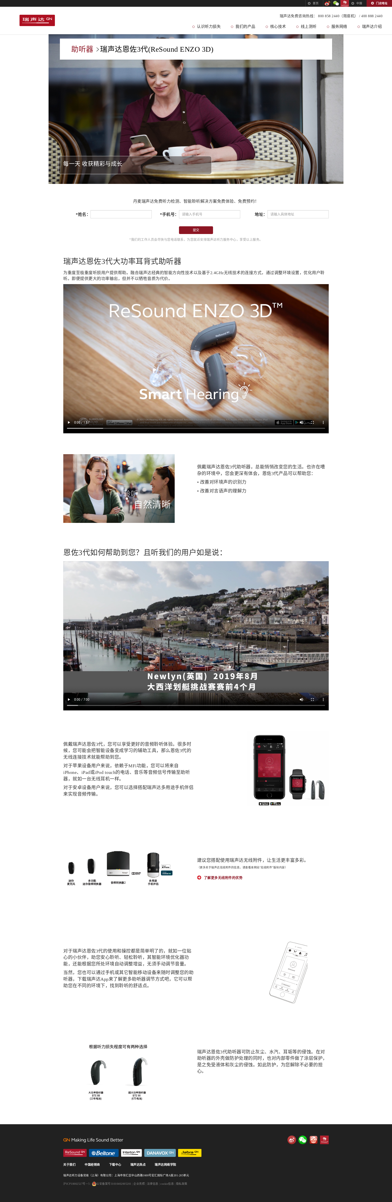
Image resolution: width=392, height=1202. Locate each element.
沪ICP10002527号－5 (76, 1183)
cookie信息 (167, 1183)
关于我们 (69, 1164)
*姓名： (83, 214)
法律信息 (152, 1183)
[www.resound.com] (75, 1153)
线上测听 (309, 26)
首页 (315, 3)
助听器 (82, 49)
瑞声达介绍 (372, 26)
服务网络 (339, 26)
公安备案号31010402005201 (113, 1183)
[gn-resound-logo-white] (140, 1140)
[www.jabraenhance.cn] (189, 1153)
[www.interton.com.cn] (131, 1153)
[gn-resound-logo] (37, 21)
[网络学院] (313, 1140)
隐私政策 (181, 1183)
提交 (196, 230)
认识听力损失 (209, 26)
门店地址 (381, 3)
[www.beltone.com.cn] (104, 1153)
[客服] (345, 3)
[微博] (327, 3)
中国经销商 (92, 1164)
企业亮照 (139, 1183)
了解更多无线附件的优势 (223, 878)
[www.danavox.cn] (160, 1153)
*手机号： (169, 214)
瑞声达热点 (138, 1164)
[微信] (336, 3)
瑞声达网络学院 (165, 1164)
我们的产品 (245, 26)
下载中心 (115, 1164)
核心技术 (278, 26)
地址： (261, 214)
